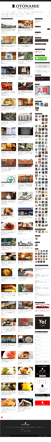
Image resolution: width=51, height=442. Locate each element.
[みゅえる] (46, 189)
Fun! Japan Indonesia (38, 337)
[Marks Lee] (44, 254)
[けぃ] (39, 132)
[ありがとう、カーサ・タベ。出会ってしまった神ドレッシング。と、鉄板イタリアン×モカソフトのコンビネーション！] (8, 402)
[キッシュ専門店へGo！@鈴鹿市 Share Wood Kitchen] (25, 371)
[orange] (46, 123)
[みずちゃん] (36, 205)
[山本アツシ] (36, 146)
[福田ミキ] (41, 104)
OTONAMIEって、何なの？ (29, 13)
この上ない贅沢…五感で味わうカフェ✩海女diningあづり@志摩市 (25, 217)
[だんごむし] (39, 202)
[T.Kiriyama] (43, 172)
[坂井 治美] (39, 162)
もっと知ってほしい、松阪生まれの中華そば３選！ (8, 122)
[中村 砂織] (39, 212)
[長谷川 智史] (46, 215)
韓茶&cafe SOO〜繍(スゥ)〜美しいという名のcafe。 (25, 108)
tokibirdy (19, 154)
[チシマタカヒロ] (43, 159)
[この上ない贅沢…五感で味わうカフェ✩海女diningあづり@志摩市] (25, 212)
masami (19, 346)
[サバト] (43, 152)
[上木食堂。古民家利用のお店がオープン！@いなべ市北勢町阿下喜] (8, 70)
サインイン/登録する (9, 0)
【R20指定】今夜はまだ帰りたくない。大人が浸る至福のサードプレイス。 (25, 138)
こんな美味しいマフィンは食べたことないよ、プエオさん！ (25, 311)
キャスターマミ (3, 265)
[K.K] (43, 212)
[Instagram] (47, 0)
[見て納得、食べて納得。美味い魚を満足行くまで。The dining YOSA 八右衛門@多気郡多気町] (8, 387)
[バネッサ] (39, 251)
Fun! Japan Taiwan (37, 344)
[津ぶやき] (36, 152)
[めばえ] (43, 215)
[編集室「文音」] (43, 202)
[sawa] (46, 142)
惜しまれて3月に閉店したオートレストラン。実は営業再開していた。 (25, 46)
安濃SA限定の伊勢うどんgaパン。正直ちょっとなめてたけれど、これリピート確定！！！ (25, 409)
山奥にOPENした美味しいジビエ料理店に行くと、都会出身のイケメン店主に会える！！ (8, 263)
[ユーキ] (43, 185)
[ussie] (43, 189)
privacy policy (37, 406)
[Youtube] (50, 0)
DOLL (2, 186)
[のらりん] (39, 172)
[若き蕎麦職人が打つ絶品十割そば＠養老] (25, 339)
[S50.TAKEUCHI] (39, 156)
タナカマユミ (19, 33)
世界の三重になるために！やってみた (37, 11)
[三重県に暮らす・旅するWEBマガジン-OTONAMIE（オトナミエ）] (25, 6)
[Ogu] (41, 251)
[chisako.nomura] (39, 218)
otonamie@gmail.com (28, 429)
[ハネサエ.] (36, 119)
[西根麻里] (46, 132)
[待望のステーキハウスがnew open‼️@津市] (25, 387)
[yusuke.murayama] (37, 104)
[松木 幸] (43, 146)
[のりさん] (36, 182)
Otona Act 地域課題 (5, 13)
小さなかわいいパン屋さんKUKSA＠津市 (8, 184)
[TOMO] (46, 152)
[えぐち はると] (43, 142)
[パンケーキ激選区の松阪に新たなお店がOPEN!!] (25, 196)
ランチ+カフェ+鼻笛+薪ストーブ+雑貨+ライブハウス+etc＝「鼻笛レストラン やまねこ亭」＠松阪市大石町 (8, 295)
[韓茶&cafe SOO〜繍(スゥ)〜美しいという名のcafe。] (25, 102)
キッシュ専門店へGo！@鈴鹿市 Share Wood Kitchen (25, 376)
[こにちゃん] (46, 136)
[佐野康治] (39, 116)
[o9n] (36, 215)
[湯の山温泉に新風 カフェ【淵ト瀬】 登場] (25, 257)
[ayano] (43, 205)
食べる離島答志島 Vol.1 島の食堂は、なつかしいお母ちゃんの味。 (8, 108)
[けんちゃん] (47, 251)
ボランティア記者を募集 (43, 95)
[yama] (46, 192)
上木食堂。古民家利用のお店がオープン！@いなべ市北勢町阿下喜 (8, 76)
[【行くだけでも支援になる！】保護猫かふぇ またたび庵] (25, 288)
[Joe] (36, 156)
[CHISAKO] (46, 172)
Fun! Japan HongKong (38, 351)
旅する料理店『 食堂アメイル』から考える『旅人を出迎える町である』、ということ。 (8, 345)
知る (25, 11)
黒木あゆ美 (2, 78)
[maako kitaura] (39, 231)
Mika (1, 171)
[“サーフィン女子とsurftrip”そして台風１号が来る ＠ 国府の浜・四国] (25, 242)
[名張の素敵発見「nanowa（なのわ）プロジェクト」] (36, 159)
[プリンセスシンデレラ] (43, 119)
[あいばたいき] (36, 202)
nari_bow (2, 281)
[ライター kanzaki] (43, 123)
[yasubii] (43, 149)
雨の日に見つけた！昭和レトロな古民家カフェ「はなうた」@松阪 (25, 153)
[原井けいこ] (39, 185)
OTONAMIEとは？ (45, 435)
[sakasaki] (46, 149)
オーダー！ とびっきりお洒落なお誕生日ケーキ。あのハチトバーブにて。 (25, 31)
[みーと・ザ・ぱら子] (39, 139)
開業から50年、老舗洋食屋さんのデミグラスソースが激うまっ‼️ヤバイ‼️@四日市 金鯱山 (8, 169)
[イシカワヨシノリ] (36, 149)
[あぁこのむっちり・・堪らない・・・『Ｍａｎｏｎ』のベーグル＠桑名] (25, 355)
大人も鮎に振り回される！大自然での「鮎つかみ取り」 (25, 278)
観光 (28, 11)
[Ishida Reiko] (39, 215)
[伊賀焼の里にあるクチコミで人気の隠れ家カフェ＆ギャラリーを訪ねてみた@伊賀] (8, 131)
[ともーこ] (37, 109)
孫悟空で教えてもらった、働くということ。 (25, 232)
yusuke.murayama (20, 79)
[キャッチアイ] (36, 208)
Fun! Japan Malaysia (38, 340)
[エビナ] (46, 199)
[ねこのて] (47, 256)
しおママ (2, 362)
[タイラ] (36, 175)
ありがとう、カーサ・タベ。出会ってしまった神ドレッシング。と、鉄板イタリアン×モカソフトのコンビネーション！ (8, 409)
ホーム (14, 18)
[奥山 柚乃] (36, 218)
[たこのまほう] (36, 142)
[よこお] (36, 259)
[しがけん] (36, 212)
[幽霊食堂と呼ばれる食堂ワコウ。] (25, 163)
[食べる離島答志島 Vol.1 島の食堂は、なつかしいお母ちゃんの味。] (8, 102)
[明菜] (36, 199)
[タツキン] (39, 159)
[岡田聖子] (36, 116)
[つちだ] (46, 175)
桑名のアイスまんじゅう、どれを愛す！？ (8, 61)
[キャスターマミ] (46, 116)
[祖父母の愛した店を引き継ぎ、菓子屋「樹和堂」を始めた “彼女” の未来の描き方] (8, 196)
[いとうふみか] (46, 225)
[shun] (43, 129)
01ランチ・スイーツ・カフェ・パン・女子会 (6, 43)
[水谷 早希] (39, 208)
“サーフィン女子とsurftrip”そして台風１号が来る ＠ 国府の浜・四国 (25, 247)
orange (2, 124)
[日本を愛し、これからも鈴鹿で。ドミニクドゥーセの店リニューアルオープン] (25, 322)
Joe (1, 219)
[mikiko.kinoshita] (36, 162)
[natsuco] (36, 136)
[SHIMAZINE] (39, 119)
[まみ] (36, 254)
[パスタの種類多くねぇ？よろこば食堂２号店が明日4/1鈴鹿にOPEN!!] (25, 86)
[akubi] (43, 166)
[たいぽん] (43, 179)
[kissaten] (39, 179)
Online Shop (12, 13)
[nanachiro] (36, 129)
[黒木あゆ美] (46, 146)
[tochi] (43, 156)
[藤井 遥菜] (46, 185)
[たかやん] (39, 136)
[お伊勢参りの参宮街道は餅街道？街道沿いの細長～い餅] (25, 117)
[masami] (39, 192)
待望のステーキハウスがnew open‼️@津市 (24, 392)
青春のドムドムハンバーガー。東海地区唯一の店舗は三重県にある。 (8, 46)
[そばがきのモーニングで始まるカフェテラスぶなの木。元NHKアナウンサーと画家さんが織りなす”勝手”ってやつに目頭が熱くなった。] (8, 322)
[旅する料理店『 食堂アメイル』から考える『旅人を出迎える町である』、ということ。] (8, 339)
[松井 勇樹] (46, 119)
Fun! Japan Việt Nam (38, 355)
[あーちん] (43, 169)
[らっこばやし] (39, 152)
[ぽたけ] (39, 142)
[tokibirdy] (36, 166)
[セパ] (43, 136)
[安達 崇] (39, 169)
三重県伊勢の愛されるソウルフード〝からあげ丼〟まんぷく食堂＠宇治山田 (8, 279)
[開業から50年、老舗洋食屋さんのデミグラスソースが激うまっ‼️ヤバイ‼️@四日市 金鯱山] (8, 163)
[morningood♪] (44, 262)
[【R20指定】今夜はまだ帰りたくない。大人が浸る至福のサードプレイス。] (25, 131)
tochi (1, 298)
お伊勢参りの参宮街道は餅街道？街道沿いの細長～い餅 (25, 122)
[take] (36, 262)
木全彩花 (36, 271)
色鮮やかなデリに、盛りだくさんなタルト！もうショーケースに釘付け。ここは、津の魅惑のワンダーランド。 (8, 312)
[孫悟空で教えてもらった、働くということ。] (25, 226)
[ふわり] (39, 189)
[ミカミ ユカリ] (36, 231)
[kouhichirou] (39, 254)
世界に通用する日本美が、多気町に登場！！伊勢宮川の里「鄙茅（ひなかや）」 (8, 31)
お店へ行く (20, 11)
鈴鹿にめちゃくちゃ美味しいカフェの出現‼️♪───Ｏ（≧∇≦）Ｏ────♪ (8, 153)
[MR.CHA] (36, 189)
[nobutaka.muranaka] (43, 208)
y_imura (19, 249)
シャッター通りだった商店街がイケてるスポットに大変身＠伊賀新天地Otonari (25, 77)
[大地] (39, 259)
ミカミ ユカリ (3, 204)
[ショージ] (36, 169)
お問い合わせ (40, 435)
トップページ (3, 11)
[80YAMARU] (36, 225)
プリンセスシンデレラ (21, 63)
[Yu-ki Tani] (43, 195)
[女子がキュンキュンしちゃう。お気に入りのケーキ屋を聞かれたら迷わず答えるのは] (8, 226)
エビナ (19, 264)
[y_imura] (43, 126)
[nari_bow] (46, 104)
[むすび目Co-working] (43, 222)
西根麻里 (19, 219)
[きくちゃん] (39, 149)
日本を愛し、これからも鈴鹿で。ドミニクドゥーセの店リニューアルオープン (25, 328)
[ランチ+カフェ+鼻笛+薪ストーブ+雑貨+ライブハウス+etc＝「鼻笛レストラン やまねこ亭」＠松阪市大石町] (8, 288)
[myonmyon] (36, 179)
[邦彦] (46, 156)
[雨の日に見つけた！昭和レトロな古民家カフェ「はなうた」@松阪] (25, 147)
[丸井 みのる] (36, 195)
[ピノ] (43, 225)
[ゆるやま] (46, 166)
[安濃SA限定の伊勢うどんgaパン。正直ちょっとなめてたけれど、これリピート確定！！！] (25, 402)
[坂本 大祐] (36, 238)
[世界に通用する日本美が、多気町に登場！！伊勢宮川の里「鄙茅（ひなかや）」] (8, 24)
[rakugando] (41, 259)
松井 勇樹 (2, 63)
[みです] (46, 212)
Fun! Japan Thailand (38, 347)
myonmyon (19, 109)
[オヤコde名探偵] (36, 222)
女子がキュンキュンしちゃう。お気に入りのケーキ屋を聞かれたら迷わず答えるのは (8, 232)
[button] (49, 13)
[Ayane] (43, 192)
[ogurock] (39, 129)
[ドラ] (39, 262)
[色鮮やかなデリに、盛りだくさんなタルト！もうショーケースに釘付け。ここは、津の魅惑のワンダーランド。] (8, 305)
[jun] (43, 132)
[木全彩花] (46, 159)
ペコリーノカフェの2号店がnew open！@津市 (25, 61)
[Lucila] (39, 146)
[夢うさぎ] (46, 169)
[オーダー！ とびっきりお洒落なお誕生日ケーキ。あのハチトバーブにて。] (25, 24)
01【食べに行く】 (18, 18)
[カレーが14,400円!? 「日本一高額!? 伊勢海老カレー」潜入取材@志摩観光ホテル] (8, 86)
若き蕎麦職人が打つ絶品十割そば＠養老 (25, 345)
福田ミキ (19, 140)
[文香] (46, 202)
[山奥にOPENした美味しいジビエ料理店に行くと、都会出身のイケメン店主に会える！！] (8, 257)
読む (43, 269)
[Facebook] (45, 0)
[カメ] (43, 218)
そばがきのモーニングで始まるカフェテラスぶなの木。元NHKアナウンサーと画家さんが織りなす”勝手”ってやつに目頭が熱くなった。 (8, 329)
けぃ (18, 295)
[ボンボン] (41, 254)
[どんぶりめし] (39, 256)
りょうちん (2, 33)
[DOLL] (36, 139)
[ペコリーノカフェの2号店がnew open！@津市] (25, 56)
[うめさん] (46, 205)
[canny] (43, 162)
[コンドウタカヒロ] (46, 222)
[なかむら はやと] (39, 182)
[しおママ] (39, 126)
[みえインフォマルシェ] (39, 175)
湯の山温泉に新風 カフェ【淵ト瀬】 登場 (25, 262)
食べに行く (8, 11)
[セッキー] (46, 162)
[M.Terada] (46, 208)
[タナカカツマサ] (36, 185)
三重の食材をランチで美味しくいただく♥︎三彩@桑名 (8, 361)
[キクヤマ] (39, 205)
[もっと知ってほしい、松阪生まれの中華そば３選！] (8, 117)
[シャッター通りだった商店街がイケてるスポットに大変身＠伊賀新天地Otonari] (25, 70)
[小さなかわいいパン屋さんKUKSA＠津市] (8, 179)
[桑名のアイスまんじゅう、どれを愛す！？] (8, 56)
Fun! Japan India (37, 358)
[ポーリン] (39, 222)
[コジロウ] (36, 245)
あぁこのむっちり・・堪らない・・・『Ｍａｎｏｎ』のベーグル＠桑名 (25, 361)
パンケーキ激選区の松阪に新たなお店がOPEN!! (25, 201)
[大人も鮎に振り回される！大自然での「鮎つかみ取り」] (25, 272)
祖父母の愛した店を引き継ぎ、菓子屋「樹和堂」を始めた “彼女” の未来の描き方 (8, 202)
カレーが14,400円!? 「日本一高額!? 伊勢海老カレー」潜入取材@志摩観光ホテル (8, 93)
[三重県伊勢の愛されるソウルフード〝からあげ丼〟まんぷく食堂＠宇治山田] (8, 272)
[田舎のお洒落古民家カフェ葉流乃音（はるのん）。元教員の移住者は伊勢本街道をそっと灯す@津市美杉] (25, 179)
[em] (46, 218)
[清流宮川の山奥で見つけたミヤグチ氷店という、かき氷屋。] (8, 242)
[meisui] (43, 175)
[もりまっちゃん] (43, 139)
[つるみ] (39, 225)
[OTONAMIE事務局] (36, 251)
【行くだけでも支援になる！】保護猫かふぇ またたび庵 (25, 294)
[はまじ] (43, 116)
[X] (48, 0)
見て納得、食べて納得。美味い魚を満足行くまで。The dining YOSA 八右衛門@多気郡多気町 (8, 393)
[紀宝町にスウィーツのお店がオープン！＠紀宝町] (8, 212)
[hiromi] (46, 126)
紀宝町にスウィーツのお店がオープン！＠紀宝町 (8, 217)
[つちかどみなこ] (36, 132)
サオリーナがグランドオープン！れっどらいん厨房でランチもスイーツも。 (8, 377)
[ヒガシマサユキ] (43, 231)
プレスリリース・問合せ (20, 13)
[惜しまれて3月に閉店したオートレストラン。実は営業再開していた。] (25, 40)
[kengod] (47, 254)
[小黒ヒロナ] (36, 126)
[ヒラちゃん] (44, 259)
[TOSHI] (46, 129)
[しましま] (39, 195)
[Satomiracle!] (39, 199)
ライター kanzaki (3, 140)
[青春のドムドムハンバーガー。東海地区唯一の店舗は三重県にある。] (8, 40)
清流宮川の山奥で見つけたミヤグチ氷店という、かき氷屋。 (8, 247)
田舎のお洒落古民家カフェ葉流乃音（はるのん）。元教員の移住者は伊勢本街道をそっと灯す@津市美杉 (25, 185)
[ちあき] (36, 172)
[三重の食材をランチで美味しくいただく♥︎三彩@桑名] (8, 355)
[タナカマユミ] (46, 139)
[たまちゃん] (46, 182)
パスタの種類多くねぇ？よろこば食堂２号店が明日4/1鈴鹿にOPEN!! (25, 92)
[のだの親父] (41, 256)
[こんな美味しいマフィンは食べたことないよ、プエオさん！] (25, 305)
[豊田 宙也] (44, 256)
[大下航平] (46, 179)
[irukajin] (47, 259)
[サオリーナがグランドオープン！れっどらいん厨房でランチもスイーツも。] (8, 371)
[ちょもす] (46, 195)
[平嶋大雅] (43, 182)
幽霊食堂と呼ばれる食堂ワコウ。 (25, 168)
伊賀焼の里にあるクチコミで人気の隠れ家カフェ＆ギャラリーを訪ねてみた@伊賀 (8, 138)
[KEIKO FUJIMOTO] (36, 192)
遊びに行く (14, 11)
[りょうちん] (39, 166)
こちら (42, 72)
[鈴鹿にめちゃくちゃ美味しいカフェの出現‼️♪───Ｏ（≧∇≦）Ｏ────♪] (8, 147)
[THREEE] (41, 262)
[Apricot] (46, 231)
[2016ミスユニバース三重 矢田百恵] (43, 199)
